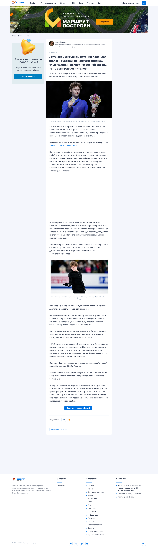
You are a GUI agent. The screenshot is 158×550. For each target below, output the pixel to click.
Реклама (61, 485)
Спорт (14, 36)
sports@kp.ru (128, 497)
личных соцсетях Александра (63, 145)
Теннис (90, 3)
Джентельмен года (131, 3)
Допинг (91, 522)
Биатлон (91, 518)
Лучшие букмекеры (96, 535)
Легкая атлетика (95, 525)
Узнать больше (28, 77)
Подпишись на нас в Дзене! (78, 408)
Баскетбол (92, 499)
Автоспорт (92, 508)
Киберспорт (93, 515)
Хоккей (63, 3)
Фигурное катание (48, 3)
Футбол (33, 3)
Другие (91, 528)
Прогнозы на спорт (96, 531)
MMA (73, 3)
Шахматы (92, 512)
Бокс (81, 3)
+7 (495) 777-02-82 (133, 494)
